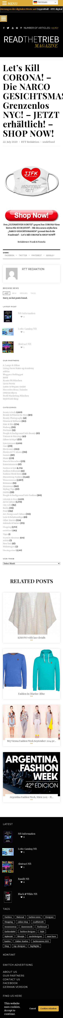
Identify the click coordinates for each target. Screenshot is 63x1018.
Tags (33, 293)
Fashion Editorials (11, 471)
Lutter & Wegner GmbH (14, 387)
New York (7, 543)
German (42, 2)
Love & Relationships (13, 517)
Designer (49, 917)
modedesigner (35, 936)
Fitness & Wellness (12, 421)
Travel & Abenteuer (11, 538)
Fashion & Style (9, 468)
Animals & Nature (11, 523)
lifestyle (20, 936)
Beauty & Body (9, 412)
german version (15, 987)
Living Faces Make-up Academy (18, 368)
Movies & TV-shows (12, 452)
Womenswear (9, 480)
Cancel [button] (32, 1008)
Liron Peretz (9, 383)
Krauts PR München (12, 380)
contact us (11, 979)
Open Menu (3, 18)
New (14, 293)
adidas (6, 371)
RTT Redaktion (30, 141)
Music (6, 458)
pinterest (37, 255)
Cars (5, 446)
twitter (23, 255)
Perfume (7, 430)
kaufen (8, 941)
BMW (5, 377)
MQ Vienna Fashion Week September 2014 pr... (31, 740)
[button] (16, 1014)
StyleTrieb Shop (10, 399)
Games (6, 455)
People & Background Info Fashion (19, 495)
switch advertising (18, 964)
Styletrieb (9, 936)
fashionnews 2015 (41, 941)
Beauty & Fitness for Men (15, 415)
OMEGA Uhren (10, 393)
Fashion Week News (12, 474)
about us (10, 972)
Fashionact (42, 927)
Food (5, 511)
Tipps (5, 534)
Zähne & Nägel (10, 439)
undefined (49, 141)
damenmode (27, 927)
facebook (9, 255)
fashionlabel (10, 931)
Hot (6, 293)
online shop (23, 922)
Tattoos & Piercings (12, 436)
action (6, 540)
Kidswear (7, 483)
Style (42, 931)
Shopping (7, 527)
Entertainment (9, 443)
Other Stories (9, 520)
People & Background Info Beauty (19, 433)
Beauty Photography (13, 418)
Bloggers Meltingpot (13, 374)
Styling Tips (9, 489)
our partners (13, 975)
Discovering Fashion (13, 477)
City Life (7, 505)
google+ (50, 255)
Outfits (6, 492)
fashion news (35, 917)
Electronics (8, 449)
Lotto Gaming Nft (27, 328)
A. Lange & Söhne (11, 365)
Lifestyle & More (10, 499)
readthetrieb (38, 922)
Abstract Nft (24, 343)
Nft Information (26, 313)
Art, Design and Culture (14, 514)
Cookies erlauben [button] (48, 1008)
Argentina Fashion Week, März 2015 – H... (31, 797)
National (20, 917)
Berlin (6, 508)
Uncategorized (9, 550)
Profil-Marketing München (16, 396)
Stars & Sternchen (11, 461)
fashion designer (27, 931)
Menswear (8, 486)
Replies (23, 293)
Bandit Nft (23, 878)
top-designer (19, 946)
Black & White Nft (27, 893)
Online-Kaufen (21, 941)
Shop (7, 946)
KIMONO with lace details (31, 637)
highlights (34, 946)
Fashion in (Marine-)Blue (31, 693)
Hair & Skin (8, 424)
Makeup (7, 427)
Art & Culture (9, 502)
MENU (12, 4)
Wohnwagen (9, 546)
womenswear (11, 927)
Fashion (8, 917)
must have (51, 936)
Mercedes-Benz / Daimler (15, 390)
